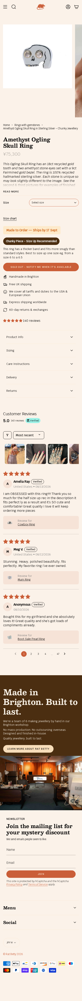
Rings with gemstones (27, 125)
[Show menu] (5, 7)
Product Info (14, 337)
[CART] (76, 7)
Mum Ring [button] (24, 579)
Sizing (10, 350)
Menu (9, 907)
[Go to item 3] (58, 454)
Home (6, 125)
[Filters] (7, 435)
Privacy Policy (14, 884)
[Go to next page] (65, 654)
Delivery (11, 377)
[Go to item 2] (36, 454)
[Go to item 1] (15, 454)
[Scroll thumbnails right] (74, 454)
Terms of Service (38, 884)
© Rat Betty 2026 (13, 954)
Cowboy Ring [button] (26, 524)
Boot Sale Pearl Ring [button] (31, 639)
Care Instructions (18, 364)
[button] (13, 321)
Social (9, 922)
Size (6, 202)
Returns (11, 391)
